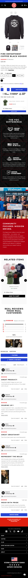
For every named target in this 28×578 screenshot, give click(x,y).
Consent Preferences (6, 575)
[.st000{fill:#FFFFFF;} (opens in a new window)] (10, 532)
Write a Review (15, 360)
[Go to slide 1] (8, 216)
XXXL (22, 75)
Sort (15, 364)
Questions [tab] (13, 352)
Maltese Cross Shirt (16, 101)
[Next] (15, 13)
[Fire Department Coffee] (14, 5)
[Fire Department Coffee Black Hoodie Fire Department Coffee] (14, 27)
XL (13, 75)
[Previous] (11, 13)
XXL (18, 75)
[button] (14, 59)
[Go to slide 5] (18, 216)
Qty (2, 86)
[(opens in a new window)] (22, 532)
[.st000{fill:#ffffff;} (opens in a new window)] (6, 532)
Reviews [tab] (4, 352)
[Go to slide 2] (10, 216)
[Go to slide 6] (20, 216)
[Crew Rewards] (22, 6)
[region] (14, 343)
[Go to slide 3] (13, 216)
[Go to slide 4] (15, 216)
